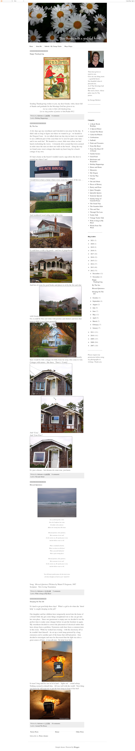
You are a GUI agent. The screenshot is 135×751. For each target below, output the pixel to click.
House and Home (96, 167)
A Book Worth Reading (95, 125)
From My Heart (95, 146)
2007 (92, 345)
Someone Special (96, 196)
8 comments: (56, 116)
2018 (92, 250)
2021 (92, 240)
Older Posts (80, 732)
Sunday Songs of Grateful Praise (95, 199)
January (95, 328)
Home (31, 46)
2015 (92, 260)
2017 (92, 254)
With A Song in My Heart (43, 593)
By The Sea (34, 126)
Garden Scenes (95, 154)
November (96, 277)
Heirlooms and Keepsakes (95, 160)
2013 (92, 267)
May (94, 314)
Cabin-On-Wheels (96, 134)
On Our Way (94, 176)
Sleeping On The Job (37, 601)
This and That (94, 209)
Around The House (41, 726)
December (96, 273)
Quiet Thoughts (95, 190)
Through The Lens (96, 212)
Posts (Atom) (43, 736)
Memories (93, 170)
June (94, 311)
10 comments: (56, 723)
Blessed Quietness (36, 485)
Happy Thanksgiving (37, 54)
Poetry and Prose (95, 187)
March (95, 321)
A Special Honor (95, 129)
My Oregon (94, 173)
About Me (39, 46)
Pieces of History (96, 184)
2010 (92, 335)
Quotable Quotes (95, 193)
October (96, 298)
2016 (92, 257)
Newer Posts (34, 732)
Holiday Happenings (41, 118)
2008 (92, 342)
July (94, 308)
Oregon (92, 178)
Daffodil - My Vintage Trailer (53, 46)
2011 (92, 332)
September (96, 301)
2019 (92, 247)
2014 (92, 264)
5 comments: (57, 591)
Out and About (39, 477)
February (96, 324)
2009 (92, 339)
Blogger (76, 747)
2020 (92, 244)
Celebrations (94, 137)
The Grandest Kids (96, 206)
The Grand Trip (95, 203)
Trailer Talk (94, 215)
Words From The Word (96, 226)
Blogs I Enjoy (68, 46)
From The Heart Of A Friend (96, 150)
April (95, 318)
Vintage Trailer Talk (97, 218)
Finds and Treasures (97, 143)
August (95, 304)
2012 (92, 270)
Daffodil (93, 140)
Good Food (94, 156)
